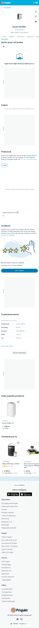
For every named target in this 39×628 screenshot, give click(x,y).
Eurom (18, 327)
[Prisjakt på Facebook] (17, 619)
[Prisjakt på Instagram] (21, 619)
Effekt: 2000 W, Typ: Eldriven (19, 32)
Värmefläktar (7, 7)
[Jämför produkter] (36, 22)
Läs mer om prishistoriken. (29, 159)
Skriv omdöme (19, 30)
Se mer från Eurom (7, 346)
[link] (11, 415)
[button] (36, 12)
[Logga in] (37, 2)
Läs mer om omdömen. (8, 235)
